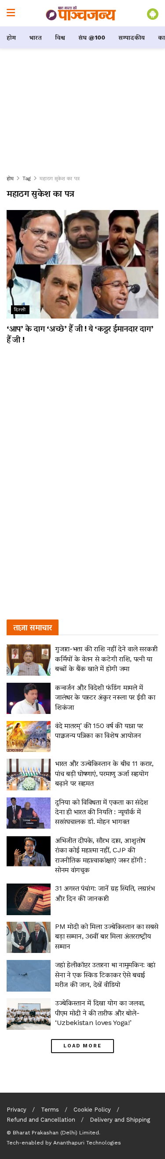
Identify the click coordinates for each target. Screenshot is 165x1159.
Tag (26, 178)
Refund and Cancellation (41, 1119)
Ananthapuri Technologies (87, 1143)
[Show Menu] (11, 13)
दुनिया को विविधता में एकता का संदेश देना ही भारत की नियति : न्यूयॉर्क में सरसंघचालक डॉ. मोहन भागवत (101, 812)
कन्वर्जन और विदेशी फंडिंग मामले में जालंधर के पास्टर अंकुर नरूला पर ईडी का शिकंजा (105, 697)
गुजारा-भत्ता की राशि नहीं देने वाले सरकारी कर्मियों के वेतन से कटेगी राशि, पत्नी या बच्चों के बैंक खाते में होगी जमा (106, 659)
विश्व (60, 37)
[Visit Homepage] (81, 13)
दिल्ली (20, 309)
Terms (50, 1109)
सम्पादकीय (131, 37)
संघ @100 (91, 37)
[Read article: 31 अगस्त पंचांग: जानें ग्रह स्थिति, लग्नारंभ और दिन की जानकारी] (29, 899)
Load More (82, 1046)
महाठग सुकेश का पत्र (60, 178)
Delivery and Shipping (120, 1119)
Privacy (16, 1109)
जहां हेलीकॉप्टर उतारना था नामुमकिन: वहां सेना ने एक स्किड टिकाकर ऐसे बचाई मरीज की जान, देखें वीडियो (105, 974)
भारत (35, 37)
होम (11, 37)
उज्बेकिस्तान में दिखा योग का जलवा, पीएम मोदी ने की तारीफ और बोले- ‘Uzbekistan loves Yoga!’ (100, 1013)
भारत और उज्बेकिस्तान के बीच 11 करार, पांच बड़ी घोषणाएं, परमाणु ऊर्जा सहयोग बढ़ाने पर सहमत (104, 773)
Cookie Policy (92, 1109)
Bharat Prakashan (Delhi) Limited (56, 1133)
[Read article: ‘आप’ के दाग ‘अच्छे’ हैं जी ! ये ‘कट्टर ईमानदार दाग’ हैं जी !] (82, 264)
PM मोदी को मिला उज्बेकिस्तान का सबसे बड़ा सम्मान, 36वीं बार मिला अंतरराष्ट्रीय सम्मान (106, 936)
